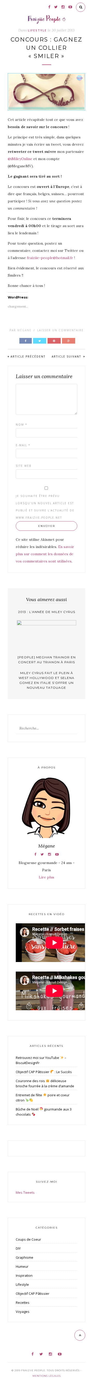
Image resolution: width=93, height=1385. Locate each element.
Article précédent (28, 356)
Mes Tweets (25, 1192)
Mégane (24, 330)
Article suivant (67, 356)
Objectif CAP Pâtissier (32, 1293)
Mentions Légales (47, 1375)
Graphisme (24, 1257)
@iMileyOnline (20, 158)
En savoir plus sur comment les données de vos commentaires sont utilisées (45, 553)
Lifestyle (37, 30)
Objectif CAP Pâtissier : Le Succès (44, 1071)
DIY (18, 1248)
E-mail (23, 445)
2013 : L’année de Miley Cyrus (46, 612)
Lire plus (46, 877)
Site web (23, 466)
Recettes (22, 1302)
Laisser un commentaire (60, 330)
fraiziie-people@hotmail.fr (50, 257)
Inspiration (24, 1275)
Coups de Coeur (28, 1239)
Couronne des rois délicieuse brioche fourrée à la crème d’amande (45, 1083)
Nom (21, 424)
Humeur (22, 1266)
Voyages (22, 1311)
